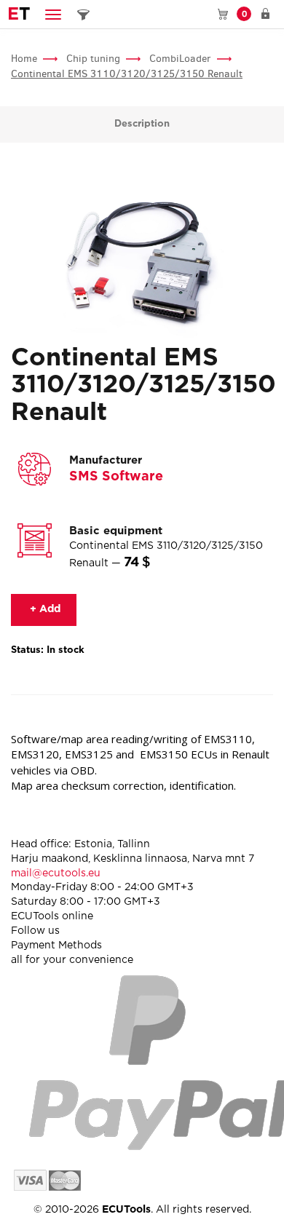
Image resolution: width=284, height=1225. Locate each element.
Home (24, 59)
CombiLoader (180, 59)
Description (142, 124)
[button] (53, 14)
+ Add (43, 609)
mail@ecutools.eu (55, 873)
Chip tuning (93, 59)
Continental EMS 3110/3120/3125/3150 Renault (126, 74)
